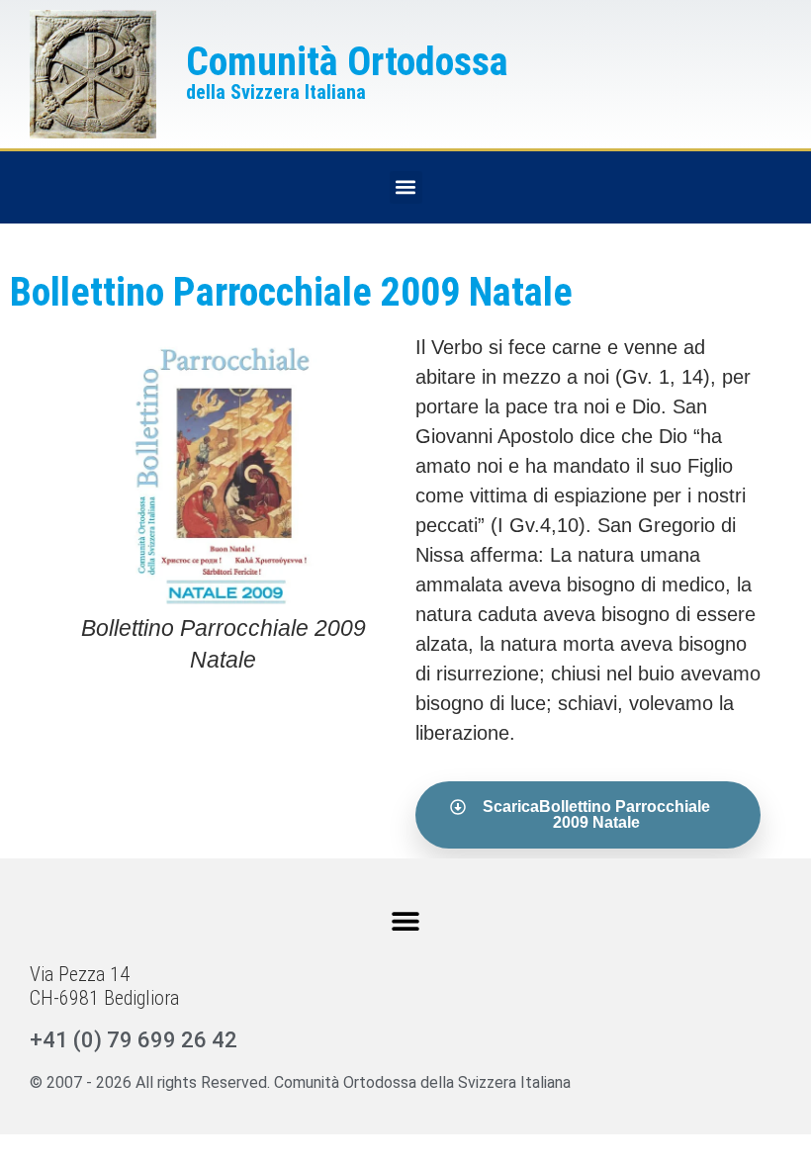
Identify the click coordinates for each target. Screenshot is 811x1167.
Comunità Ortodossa (347, 62)
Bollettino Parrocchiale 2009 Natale (291, 292)
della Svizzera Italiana (276, 92)
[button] (406, 187)
